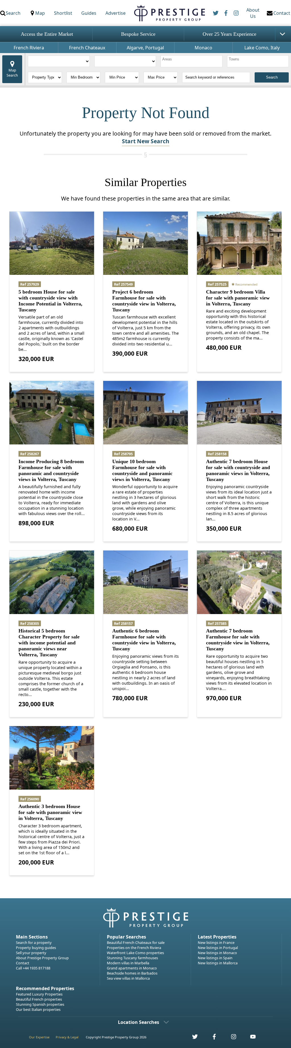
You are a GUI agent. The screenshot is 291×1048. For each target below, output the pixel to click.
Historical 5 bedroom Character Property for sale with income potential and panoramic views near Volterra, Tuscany (49, 642)
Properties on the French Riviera (134, 947)
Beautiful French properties (39, 999)
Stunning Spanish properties (40, 1004)
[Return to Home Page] (169, 13)
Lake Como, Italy (262, 48)
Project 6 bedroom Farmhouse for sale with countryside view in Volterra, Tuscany (144, 301)
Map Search (12, 73)
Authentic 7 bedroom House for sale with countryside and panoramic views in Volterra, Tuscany (238, 470)
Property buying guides (36, 947)
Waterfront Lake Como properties (135, 952)
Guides (88, 13)
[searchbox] (192, 61)
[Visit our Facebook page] (211, 1038)
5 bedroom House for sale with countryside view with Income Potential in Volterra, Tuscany (50, 301)
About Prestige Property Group (42, 957)
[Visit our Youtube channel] (249, 1038)
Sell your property (31, 952)
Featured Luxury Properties (39, 994)
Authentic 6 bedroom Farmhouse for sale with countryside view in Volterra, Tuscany (144, 639)
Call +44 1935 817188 (33, 968)
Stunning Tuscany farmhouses (132, 957)
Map (40, 13)
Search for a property (34, 942)
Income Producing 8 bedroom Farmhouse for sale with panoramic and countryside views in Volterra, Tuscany (51, 470)
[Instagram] (236, 13)
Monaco (203, 48)
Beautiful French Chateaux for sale (136, 942)
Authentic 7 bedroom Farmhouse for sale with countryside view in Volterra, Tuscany (238, 639)
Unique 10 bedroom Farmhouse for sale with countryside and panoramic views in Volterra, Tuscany (142, 470)
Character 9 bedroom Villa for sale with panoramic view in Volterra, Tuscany (238, 298)
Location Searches (138, 1022)
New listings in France (216, 942)
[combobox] (192, 61)
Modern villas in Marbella (128, 962)
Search (13, 13)
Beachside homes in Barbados (132, 973)
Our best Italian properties (38, 1009)
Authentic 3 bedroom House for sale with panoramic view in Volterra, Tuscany (50, 812)
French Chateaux (87, 48)
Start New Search (145, 141)
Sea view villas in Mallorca (128, 978)
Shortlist (63, 13)
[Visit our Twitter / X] (192, 1038)
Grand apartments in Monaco (132, 968)
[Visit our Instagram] (230, 1038)
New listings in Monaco (217, 952)
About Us (252, 13)
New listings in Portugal (218, 947)
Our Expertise (39, 1037)
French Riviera (29, 48)
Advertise (115, 13)
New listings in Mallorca (218, 962)
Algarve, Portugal (145, 48)
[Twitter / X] (216, 13)
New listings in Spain (215, 957)
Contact (22, 962)
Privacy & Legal (67, 1037)
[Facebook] (226, 13)
